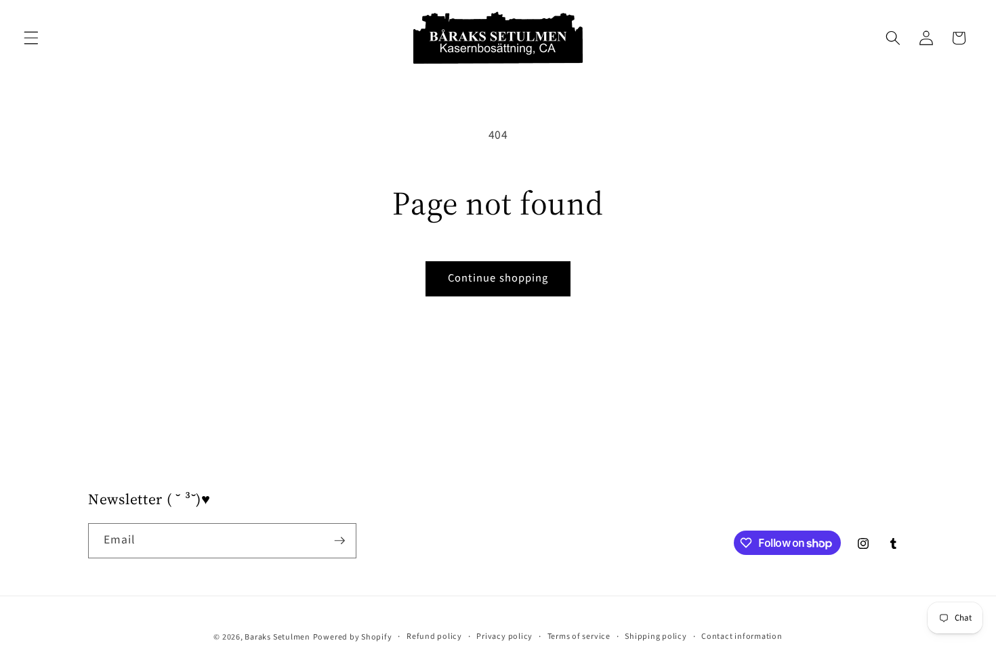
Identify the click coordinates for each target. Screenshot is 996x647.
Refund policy (434, 636)
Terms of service (578, 636)
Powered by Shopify (352, 637)
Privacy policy (504, 636)
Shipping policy (656, 636)
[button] (31, 38)
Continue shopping (498, 278)
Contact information (742, 636)
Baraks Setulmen (277, 637)
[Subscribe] (339, 540)
